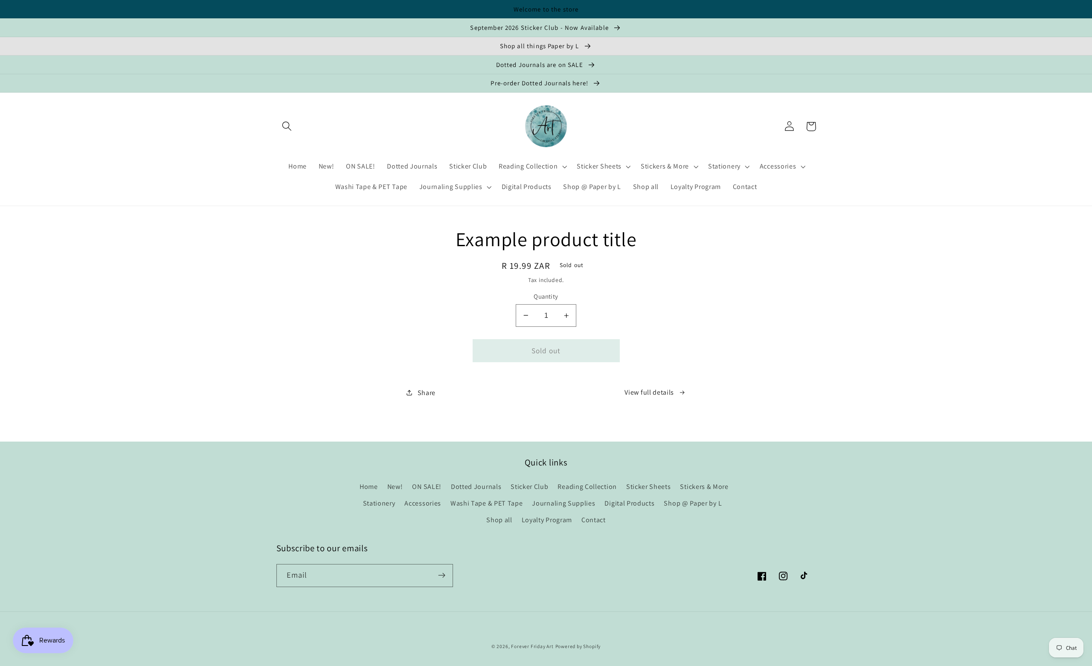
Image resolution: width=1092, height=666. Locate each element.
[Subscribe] (442, 575)
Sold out (546, 350)
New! (395, 486)
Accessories (422, 503)
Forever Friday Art (532, 646)
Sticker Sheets (648, 486)
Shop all (499, 519)
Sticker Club (529, 486)
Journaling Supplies (563, 503)
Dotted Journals (476, 486)
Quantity (546, 296)
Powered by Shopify (578, 646)
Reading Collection (587, 486)
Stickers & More (704, 486)
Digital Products (629, 503)
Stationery (379, 503)
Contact (593, 519)
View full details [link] (649, 392)
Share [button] (427, 392)
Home (369, 486)
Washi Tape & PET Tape (486, 503)
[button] (287, 126)
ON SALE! (426, 486)
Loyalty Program (547, 519)
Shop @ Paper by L (693, 503)
